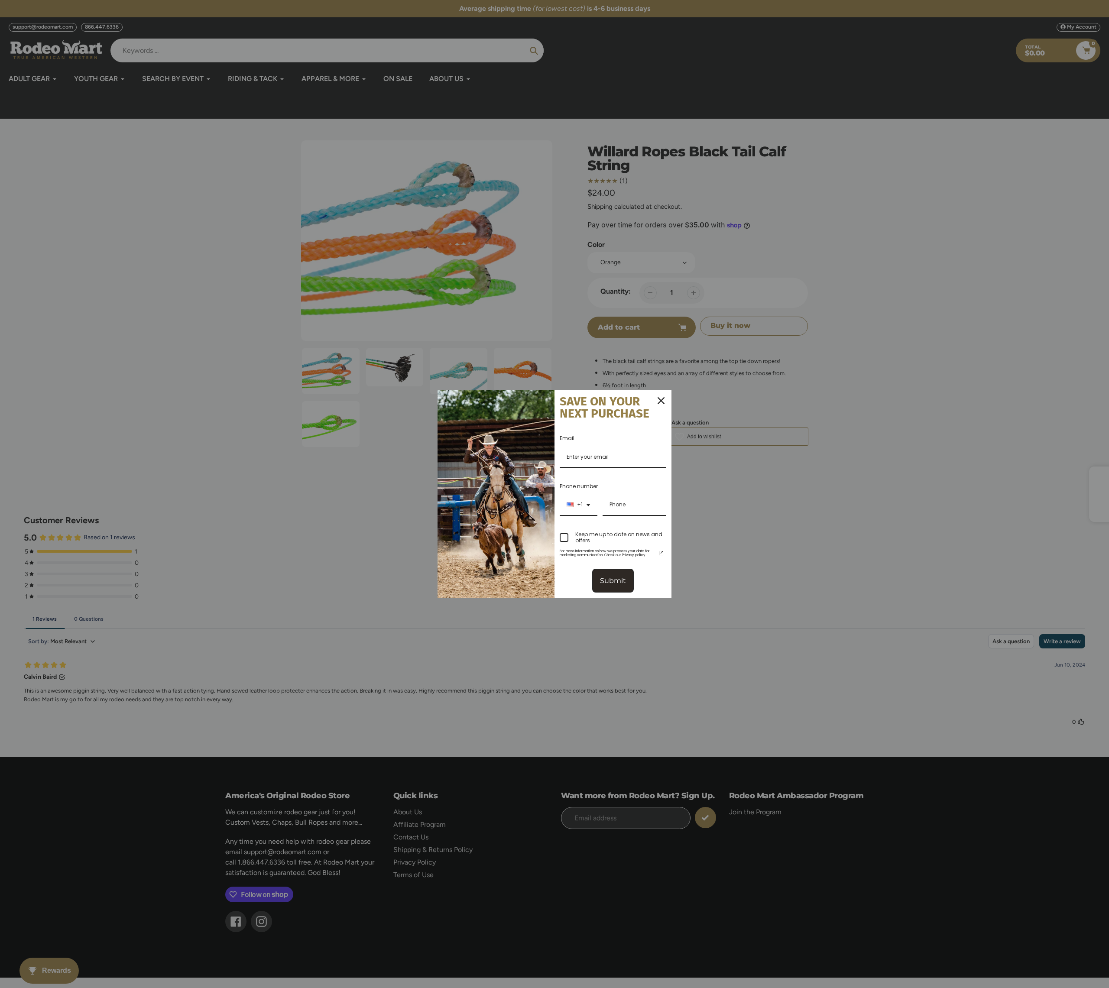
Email (567, 438)
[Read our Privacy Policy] (661, 553)
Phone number (579, 486)
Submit (613, 581)
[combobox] (578, 505)
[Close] (661, 400)
